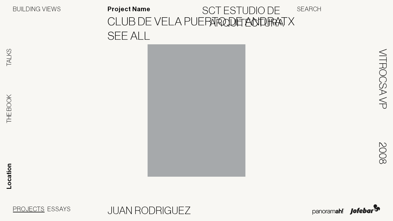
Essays (59, 208)
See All (132, 35)
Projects (29, 208)
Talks (8, 57)
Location (9, 176)
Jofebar (365, 209)
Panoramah (328, 212)
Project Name (129, 9)
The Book (8, 108)
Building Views (37, 8)
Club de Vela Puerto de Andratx (205, 21)
